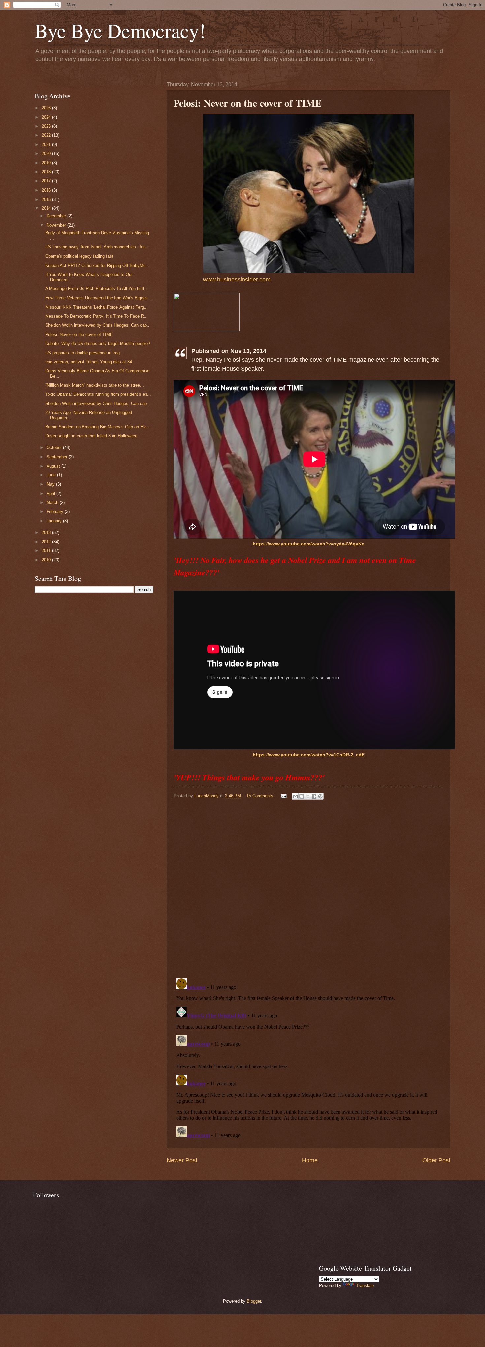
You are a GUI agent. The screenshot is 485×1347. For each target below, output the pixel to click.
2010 (47, 559)
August (54, 466)
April (51, 493)
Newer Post (182, 1160)
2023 (47, 126)
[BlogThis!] (301, 796)
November (57, 225)
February (56, 511)
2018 (47, 171)
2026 (47, 107)
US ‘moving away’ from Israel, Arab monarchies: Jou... (97, 246)
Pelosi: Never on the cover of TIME (79, 334)
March (53, 502)
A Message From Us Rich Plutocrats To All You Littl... (96, 288)
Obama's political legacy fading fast (79, 256)
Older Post (436, 1160)
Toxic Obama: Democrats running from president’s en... (98, 394)
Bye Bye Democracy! (120, 30)
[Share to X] (308, 796)
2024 (47, 117)
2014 (47, 208)
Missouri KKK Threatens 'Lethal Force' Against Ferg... (96, 307)
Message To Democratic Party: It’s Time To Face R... (96, 316)
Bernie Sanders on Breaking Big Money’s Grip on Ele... (97, 426)
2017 (47, 180)
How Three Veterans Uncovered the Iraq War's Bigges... (98, 297)
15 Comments (259, 795)
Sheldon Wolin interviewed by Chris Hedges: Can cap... (98, 325)
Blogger (254, 1301)
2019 (47, 162)
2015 (47, 199)
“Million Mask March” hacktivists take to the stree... (94, 385)
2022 (47, 135)
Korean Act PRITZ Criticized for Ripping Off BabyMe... (97, 265)
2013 (47, 532)
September (58, 456)
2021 (47, 144)
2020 (47, 153)
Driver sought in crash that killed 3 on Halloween (91, 435)
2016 (47, 190)
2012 (47, 541)
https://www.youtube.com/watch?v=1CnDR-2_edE (309, 754)
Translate (365, 1285)
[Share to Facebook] (314, 796)
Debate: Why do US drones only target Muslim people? (97, 343)
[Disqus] (308, 887)
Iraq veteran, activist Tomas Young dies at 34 (88, 361)
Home (310, 1160)
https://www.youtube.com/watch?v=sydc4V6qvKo (309, 544)
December (57, 215)
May (51, 484)
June (52, 474)
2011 (47, 550)
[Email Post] (283, 795)
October (55, 447)
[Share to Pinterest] (320, 796)
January (55, 520)
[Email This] (295, 796)
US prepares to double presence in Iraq (82, 352)
